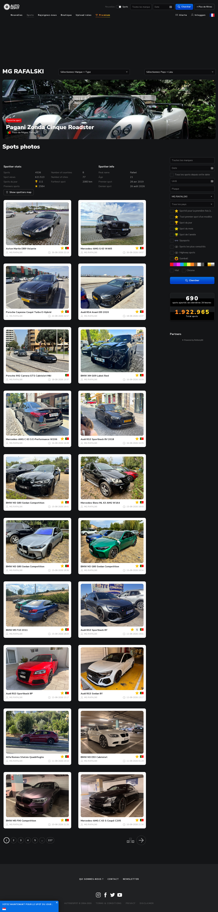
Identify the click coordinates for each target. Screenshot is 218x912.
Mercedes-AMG (89, 248)
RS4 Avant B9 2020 (97, 312)
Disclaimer (147, 903)
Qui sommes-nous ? (91, 879)
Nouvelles (110, 7)
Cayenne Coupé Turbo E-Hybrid (33, 312)
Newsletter (131, 879)
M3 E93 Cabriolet (97, 757)
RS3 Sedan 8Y (94, 693)
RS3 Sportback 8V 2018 (100, 439)
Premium (104, 15)
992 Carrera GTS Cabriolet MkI (33, 375)
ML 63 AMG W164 (109, 502)
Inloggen (200, 15)
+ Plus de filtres (204, 6)
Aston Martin (13, 248)
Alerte (183, 15)
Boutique (66, 15)
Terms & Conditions (108, 903)
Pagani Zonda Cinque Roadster (50, 127)
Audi (83, 312)
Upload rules (83, 15)
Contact (113, 879)
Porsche (10, 312)
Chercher (186, 6)
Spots (125, 7)
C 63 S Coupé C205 (110, 820)
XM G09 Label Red (98, 375)
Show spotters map (20, 192)
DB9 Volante (29, 248)
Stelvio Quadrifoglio (32, 757)
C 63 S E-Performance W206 (40, 439)
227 (50, 840)
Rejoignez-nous (47, 15)
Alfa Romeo (13, 757)
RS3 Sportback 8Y (96, 630)
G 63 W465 (105, 248)
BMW (84, 375)
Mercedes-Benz (90, 502)
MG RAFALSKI (15, 252)
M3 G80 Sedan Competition (28, 502)
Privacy (131, 903)
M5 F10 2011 (20, 630)
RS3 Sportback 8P (22, 693)
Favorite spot (14, 120)
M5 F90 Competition (24, 820)
